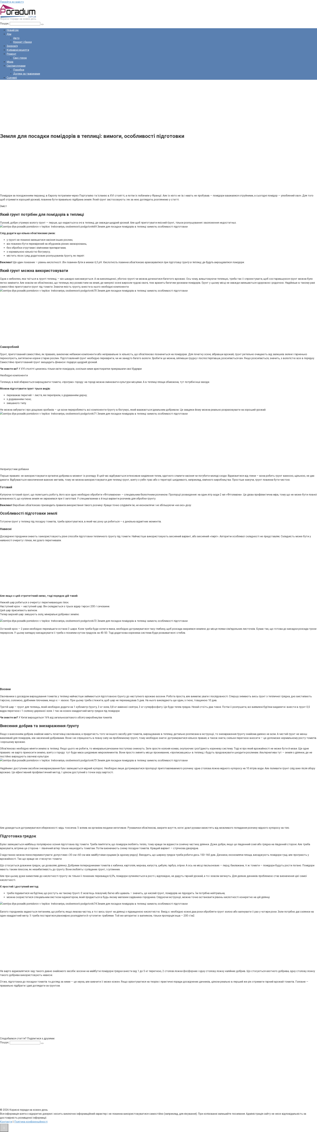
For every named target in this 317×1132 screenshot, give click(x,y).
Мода (10, 61)
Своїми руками (16, 65)
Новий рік (13, 30)
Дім (9, 34)
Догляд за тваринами (26, 73)
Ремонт (11, 53)
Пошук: (5, 23)
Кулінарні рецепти (18, 50)
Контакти (6, 1121)
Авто (16, 38)
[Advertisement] (99, 105)
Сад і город (20, 57)
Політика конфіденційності (31, 1121)
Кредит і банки (22, 42)
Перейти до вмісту (12, 1)
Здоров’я (12, 46)
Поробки (18, 69)
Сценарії (12, 77)
